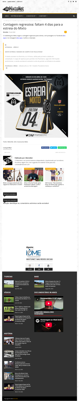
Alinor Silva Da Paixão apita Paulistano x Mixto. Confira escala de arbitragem (32, 184)
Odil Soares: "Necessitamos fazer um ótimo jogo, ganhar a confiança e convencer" (54, 184)
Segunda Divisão (11, 20)
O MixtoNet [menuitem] (42, 16)
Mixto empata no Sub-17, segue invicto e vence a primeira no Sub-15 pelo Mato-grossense (53, 283)
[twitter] (73, 1)
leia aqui (19, 38)
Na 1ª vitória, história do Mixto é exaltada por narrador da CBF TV (22, 308)
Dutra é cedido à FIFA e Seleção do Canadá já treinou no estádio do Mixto (22, 283)
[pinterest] (76, 1)
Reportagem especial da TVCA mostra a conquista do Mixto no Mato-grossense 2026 (23, 318)
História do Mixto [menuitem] (17, 16)
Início (4, 1)
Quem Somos (11, 1)
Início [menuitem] (7, 16)
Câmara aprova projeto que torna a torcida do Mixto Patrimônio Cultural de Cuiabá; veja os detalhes (23, 341)
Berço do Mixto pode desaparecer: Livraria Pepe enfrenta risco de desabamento (22, 375)
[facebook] (68, 1)
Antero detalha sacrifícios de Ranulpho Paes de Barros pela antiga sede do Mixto (23, 353)
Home (5, 20)
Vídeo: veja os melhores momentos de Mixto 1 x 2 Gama (22, 298)
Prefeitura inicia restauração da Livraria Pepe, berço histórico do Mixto (22, 364)
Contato (19, 1)
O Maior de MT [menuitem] (30, 16)
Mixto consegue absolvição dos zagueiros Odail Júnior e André (12, 183)
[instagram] (71, 1)
